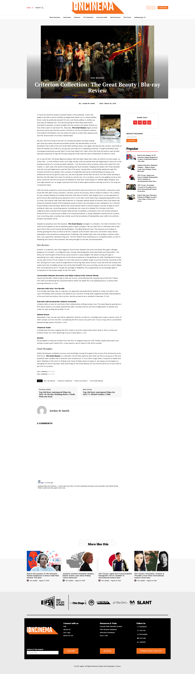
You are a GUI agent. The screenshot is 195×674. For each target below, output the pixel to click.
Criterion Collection (64, 381)
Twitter (142, 630)
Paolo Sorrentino (81, 381)
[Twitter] (140, 123)
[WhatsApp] (149, 123)
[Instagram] (137, 634)
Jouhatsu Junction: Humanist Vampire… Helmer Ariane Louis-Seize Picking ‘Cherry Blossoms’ (147, 168)
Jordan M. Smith (88, 103)
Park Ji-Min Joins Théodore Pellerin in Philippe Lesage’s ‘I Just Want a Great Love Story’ (147, 198)
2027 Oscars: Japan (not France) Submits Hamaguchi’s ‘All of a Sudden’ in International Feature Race (148, 178)
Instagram (143, 634)
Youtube (142, 638)
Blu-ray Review (49, 381)
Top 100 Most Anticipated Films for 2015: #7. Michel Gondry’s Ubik (99, 393)
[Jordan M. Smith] (42, 411)
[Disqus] (79, 452)
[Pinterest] (144, 123)
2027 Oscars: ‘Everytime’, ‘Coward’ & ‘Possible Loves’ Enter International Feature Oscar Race (147, 188)
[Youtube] (137, 638)
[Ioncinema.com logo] (42, 630)
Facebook (143, 626)
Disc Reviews (97, 78)
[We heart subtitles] (97, 7)
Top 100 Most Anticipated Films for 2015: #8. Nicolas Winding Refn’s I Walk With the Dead (57, 394)
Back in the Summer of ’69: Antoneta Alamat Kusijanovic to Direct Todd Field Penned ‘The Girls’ (148, 158)
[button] (40, 7)
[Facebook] (135, 123)
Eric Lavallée (33, 580)
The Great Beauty (96, 381)
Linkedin (142, 642)
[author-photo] (28, 580)
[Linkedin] (137, 642)
